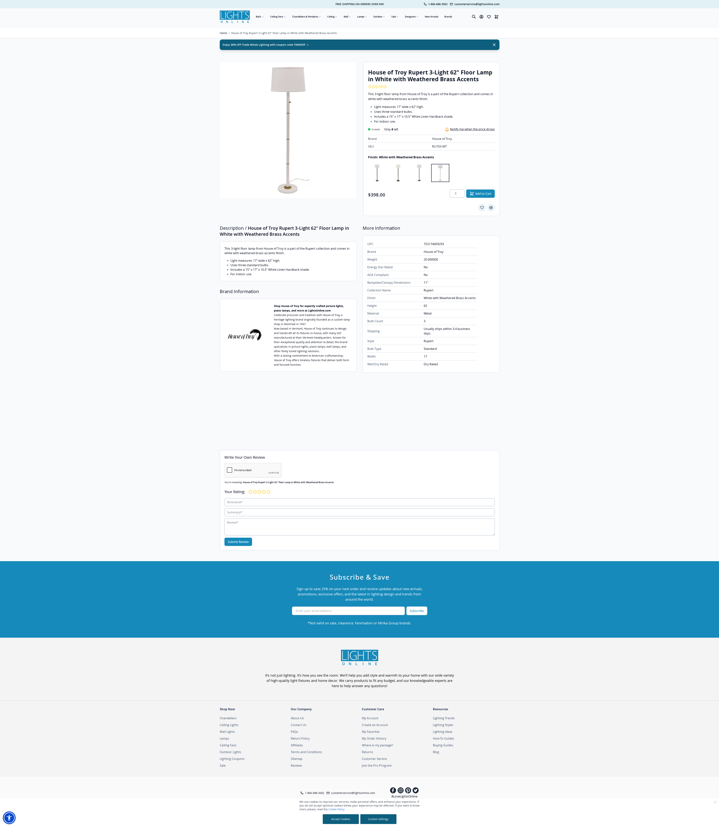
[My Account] (481, 17)
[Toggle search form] (474, 17)
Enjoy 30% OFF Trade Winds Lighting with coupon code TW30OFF (264, 44)
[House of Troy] (244, 335)
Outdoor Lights (230, 752)
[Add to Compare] (491, 207)
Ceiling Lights (229, 725)
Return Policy (300, 738)
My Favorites (371, 732)
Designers (410, 16)
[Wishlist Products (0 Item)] (489, 17)
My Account (370, 718)
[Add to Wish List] (482, 207)
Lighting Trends (444, 718)
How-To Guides (443, 738)
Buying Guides (443, 745)
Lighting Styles (443, 725)
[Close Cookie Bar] (715, 802)
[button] (9, 817)
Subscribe (417, 611)
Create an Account (375, 725)
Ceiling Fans (276, 16)
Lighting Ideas (442, 732)
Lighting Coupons (232, 759)
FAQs (294, 732)
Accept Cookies (340, 819)
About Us (297, 718)
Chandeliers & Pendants (305, 16)
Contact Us (298, 725)
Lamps (360, 16)
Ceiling (331, 16)
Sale (393, 16)
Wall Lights (227, 732)
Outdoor (377, 16)
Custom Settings (378, 819)
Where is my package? (377, 745)
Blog (436, 752)
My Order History (374, 738)
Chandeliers (228, 718)
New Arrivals (431, 16)
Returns (367, 752)
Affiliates (297, 745)
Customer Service (374, 759)
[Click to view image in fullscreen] (288, 130)
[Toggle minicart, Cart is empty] (496, 17)
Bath (258, 16)
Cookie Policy (336, 809)
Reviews (296, 765)
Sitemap (296, 759)
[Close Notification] (494, 44)
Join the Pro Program (377, 765)
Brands (448, 16)
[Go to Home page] (235, 17)
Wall (346, 16)
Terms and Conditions (306, 752)
